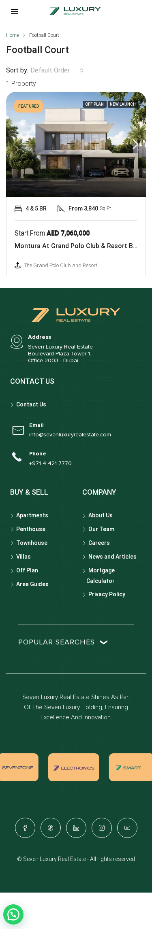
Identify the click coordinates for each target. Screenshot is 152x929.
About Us (100, 515)
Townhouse (31, 543)
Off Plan (27, 570)
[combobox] (57, 70)
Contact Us (31, 404)
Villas (23, 556)
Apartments (32, 515)
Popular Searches (56, 642)
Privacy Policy (106, 594)
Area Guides (32, 584)
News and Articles (112, 556)
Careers (99, 543)
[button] (13, 914)
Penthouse (30, 529)
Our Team (101, 529)
